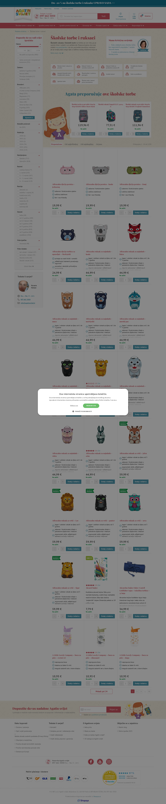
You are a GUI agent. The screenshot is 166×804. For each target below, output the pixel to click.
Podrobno (113, 400)
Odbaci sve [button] (74, 406)
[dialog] (83, 402)
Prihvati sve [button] (91, 406)
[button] (83, 411)
